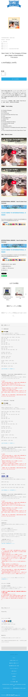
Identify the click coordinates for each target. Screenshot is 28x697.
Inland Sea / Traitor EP (20, 297)
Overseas (3, 39)
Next (26, 294)
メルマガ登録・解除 (14, 681)
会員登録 (14, 676)
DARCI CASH (12, 37)
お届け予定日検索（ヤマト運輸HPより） (8, 368)
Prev (2, 294)
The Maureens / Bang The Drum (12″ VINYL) (8, 298)
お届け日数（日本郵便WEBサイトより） (8, 543)
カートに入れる (15, 79)
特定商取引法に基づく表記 (14, 665)
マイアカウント (14, 673)
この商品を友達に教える (6, 266)
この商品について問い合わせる (7, 268)
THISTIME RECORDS (5, 37)
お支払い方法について (14, 660)
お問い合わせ (14, 671)
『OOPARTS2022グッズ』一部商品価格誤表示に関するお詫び (14, 688)
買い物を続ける (4, 270)
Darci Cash (8, 39)
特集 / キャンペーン (4, 43)
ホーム (14, 657)
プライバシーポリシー (14, 668)
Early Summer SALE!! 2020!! (14, 48)
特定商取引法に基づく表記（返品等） (8, 264)
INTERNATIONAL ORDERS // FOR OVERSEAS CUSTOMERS (14, 685)
